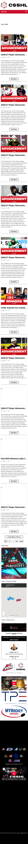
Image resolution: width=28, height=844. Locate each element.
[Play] (3, 779)
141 (17, 541)
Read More (14, 79)
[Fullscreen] (24, 779)
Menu (5, 11)
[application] (14, 774)
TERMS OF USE (9, 764)
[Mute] (22, 779)
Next (21, 541)
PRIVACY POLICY (18, 764)
